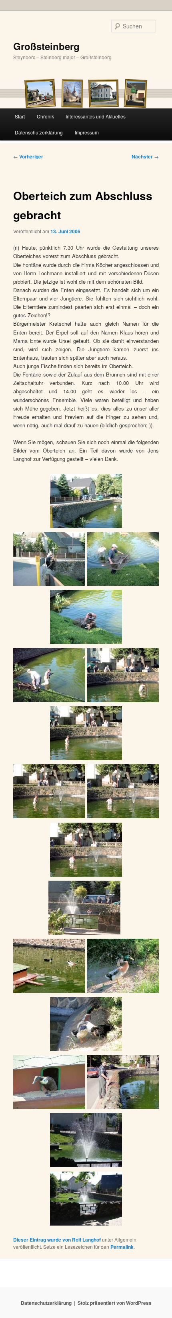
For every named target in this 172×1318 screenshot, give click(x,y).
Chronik (45, 116)
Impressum (87, 132)
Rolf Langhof (86, 1239)
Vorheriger (28, 156)
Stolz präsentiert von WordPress (115, 1302)
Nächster (145, 156)
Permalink (122, 1246)
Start (20, 116)
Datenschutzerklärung (39, 132)
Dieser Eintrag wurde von (42, 1239)
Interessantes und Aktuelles (96, 116)
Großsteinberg (46, 46)
